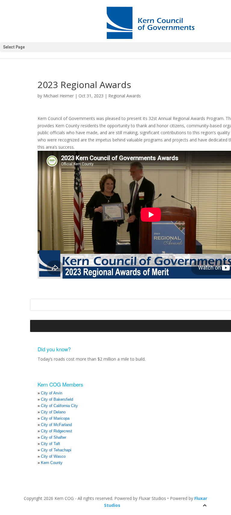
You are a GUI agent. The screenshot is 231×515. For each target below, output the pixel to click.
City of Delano (53, 412)
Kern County (52, 462)
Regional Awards (124, 96)
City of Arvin (51, 393)
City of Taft (50, 443)
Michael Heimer (58, 96)
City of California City (59, 405)
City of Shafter (53, 437)
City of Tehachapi (56, 450)
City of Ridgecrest (56, 431)
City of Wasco (53, 456)
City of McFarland (56, 424)
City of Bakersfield (57, 399)
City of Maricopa (55, 418)
